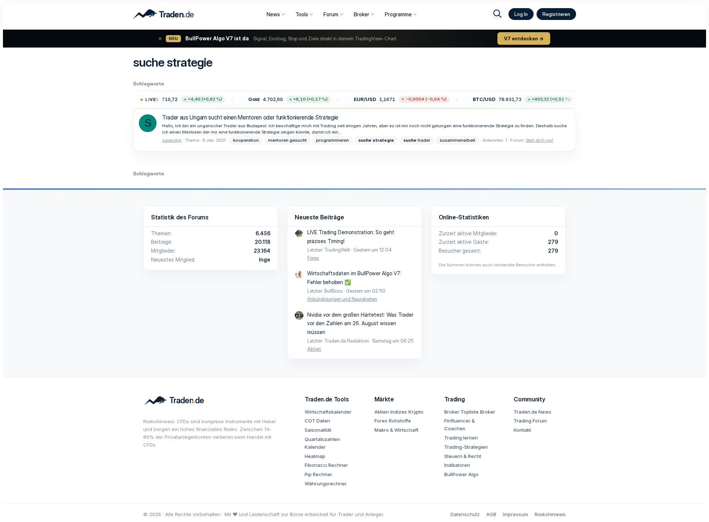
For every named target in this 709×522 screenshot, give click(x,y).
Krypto (416, 412)
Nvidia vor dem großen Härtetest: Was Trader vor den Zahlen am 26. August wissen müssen (360, 323)
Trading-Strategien (466, 447)
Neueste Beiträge (319, 217)
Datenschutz (465, 514)
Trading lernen (461, 438)
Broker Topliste (461, 412)
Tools (301, 14)
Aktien (314, 349)
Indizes (398, 412)
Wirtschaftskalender (328, 412)
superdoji (172, 140)
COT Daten (317, 421)
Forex (313, 258)
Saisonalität (318, 430)
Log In (521, 14)
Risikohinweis (550, 514)
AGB (491, 514)
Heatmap (315, 456)
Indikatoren (457, 465)
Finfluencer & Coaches (459, 424)
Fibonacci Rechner (326, 465)
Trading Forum (530, 421)
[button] (173, 99)
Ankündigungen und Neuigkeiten (342, 299)
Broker (361, 14)
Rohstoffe (400, 421)
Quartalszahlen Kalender (322, 443)
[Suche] (497, 14)
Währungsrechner (326, 483)
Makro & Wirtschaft (396, 430)
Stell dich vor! (539, 140)
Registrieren (556, 14)
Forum (330, 14)
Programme (398, 14)
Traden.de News (532, 412)
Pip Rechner (318, 474)
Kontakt (522, 430)
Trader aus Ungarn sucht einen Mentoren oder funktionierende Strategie (250, 117)
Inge (264, 259)
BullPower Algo (461, 474)
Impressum (515, 514)
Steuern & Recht (462, 456)
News (273, 14)
